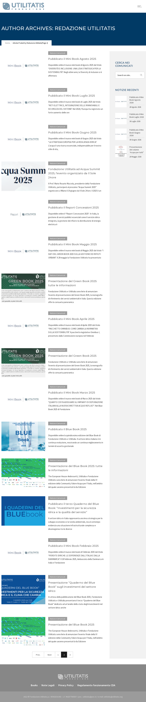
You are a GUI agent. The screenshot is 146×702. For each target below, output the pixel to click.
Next (49, 654)
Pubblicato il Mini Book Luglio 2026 (136, 115)
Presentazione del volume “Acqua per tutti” (136, 150)
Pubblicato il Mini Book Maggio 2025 (72, 244)
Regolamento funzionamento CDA (96, 685)
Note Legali (47, 685)
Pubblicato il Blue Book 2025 (67, 429)
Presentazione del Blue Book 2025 (71, 624)
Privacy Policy (66, 685)
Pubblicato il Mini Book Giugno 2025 (72, 132)
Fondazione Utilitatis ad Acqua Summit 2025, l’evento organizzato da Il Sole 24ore (74, 173)
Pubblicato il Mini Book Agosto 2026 (136, 100)
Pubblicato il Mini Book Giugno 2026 (136, 133)
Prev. (38, 654)
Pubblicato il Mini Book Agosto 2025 (72, 58)
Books (34, 685)
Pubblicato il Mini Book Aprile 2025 (71, 319)
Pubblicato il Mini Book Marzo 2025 (71, 392)
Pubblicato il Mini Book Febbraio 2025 (73, 545)
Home (7, 43)
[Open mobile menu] (140, 6)
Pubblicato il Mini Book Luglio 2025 (71, 95)
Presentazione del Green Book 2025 (72, 355)
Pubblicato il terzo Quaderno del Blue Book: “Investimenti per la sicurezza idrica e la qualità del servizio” (73, 508)
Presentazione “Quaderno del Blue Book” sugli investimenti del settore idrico (72, 587)
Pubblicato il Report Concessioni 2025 (73, 207)
